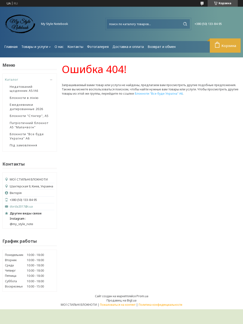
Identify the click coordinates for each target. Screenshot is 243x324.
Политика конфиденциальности (160, 305)
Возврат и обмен (162, 46)
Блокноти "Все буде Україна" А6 (27, 136)
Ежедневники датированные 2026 (26, 106)
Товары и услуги (34, 46)
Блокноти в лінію (24, 98)
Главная (11, 46)
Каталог (11, 79)
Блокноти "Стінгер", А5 (29, 116)
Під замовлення (23, 145)
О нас (59, 46)
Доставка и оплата (128, 46)
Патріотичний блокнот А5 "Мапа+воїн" (29, 125)
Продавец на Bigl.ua (121, 300)
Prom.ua (142, 296)
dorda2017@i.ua (21, 206)
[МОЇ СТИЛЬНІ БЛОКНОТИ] (20, 23)
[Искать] (185, 24)
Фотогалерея (98, 46)
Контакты (75, 46)
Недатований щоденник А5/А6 (24, 88)
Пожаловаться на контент (118, 305)
